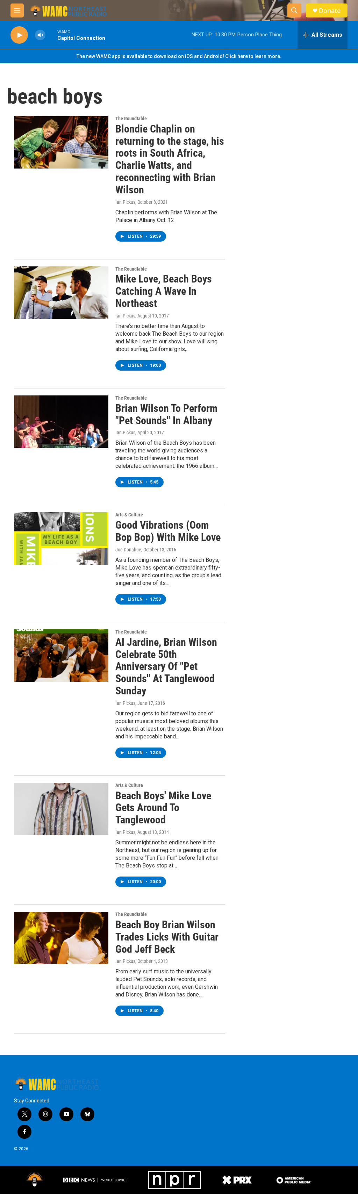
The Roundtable (131, 118)
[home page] (68, 10)
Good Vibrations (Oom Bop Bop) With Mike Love (168, 531)
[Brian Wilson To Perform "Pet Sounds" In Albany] (61, 421)
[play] (19, 35)
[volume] (40, 35)
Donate (330, 10)
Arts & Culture (129, 514)
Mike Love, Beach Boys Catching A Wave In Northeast (163, 291)
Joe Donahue (128, 549)
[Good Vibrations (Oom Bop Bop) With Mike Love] (61, 538)
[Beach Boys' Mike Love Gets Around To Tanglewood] (61, 809)
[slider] (51, 34)
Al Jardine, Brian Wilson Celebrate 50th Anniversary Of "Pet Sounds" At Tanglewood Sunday (166, 666)
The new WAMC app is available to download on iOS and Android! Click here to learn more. (179, 56)
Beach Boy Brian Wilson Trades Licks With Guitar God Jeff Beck (167, 936)
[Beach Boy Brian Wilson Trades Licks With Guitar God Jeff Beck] (61, 938)
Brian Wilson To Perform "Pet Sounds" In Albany (166, 414)
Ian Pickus (125, 202)
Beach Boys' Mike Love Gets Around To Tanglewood (163, 807)
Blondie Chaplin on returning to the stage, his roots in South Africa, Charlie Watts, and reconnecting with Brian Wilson (169, 159)
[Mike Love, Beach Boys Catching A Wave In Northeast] (61, 292)
